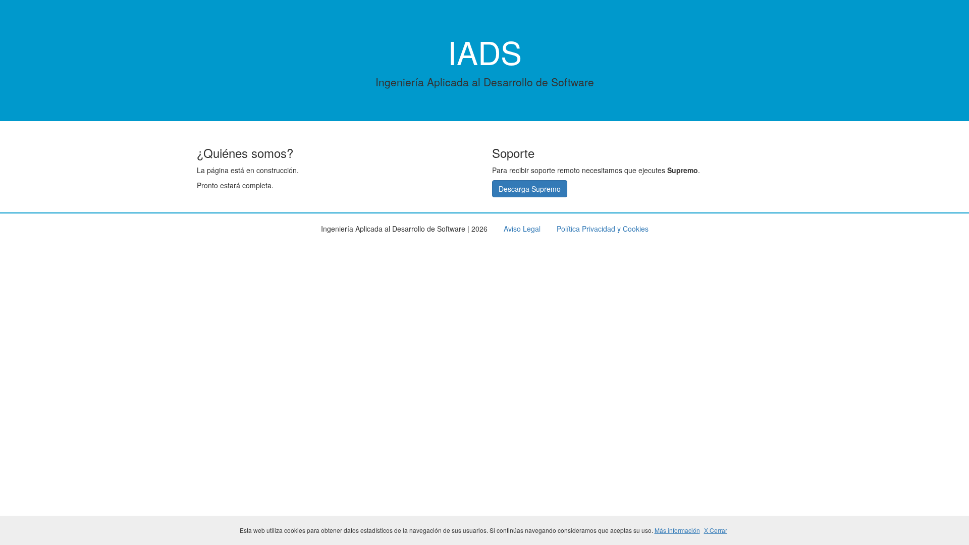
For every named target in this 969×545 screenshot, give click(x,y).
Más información (677, 530)
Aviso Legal (522, 229)
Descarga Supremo (530, 189)
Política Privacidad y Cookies (603, 229)
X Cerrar (715, 530)
